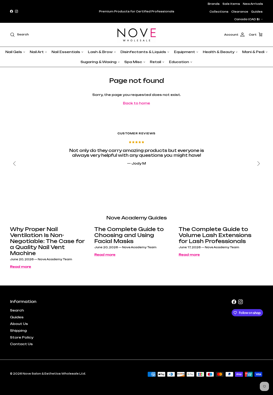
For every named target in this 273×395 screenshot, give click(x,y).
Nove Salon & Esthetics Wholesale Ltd (54, 373)
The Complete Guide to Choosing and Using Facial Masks (129, 235)
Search (17, 310)
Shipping (18, 331)
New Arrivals (253, 3)
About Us (19, 324)
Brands (214, 3)
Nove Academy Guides (136, 218)
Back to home (136, 103)
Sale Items (231, 3)
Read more (20, 267)
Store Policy (21, 337)
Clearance (239, 11)
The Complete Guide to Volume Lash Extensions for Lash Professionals (215, 235)
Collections (218, 11)
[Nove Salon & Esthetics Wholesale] (136, 35)
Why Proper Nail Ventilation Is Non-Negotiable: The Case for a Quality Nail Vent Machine (47, 241)
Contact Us (21, 344)
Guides (257, 11)
